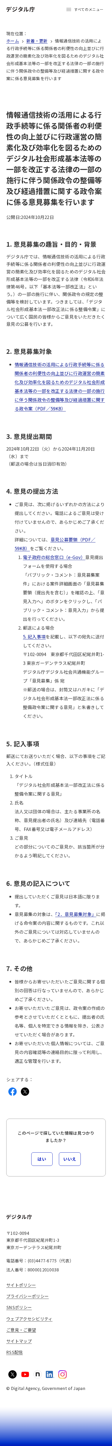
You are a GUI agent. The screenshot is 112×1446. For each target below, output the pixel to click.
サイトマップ (19, 1341)
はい (42, 1159)
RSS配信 (14, 1352)
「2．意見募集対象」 (75, 914)
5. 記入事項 (34, 636)
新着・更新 (37, 41)
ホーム (12, 41)
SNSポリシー (19, 1307)
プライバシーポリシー (27, 1296)
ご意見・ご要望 (21, 1330)
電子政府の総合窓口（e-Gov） (54, 557)
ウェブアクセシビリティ (29, 1319)
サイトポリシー (21, 1285)
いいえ (69, 1159)
